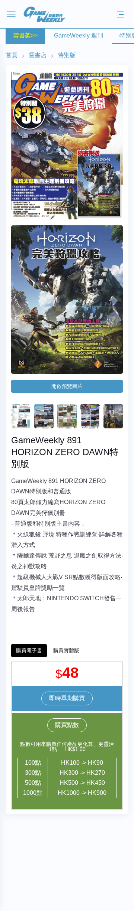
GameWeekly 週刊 (78, 35)
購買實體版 (66, 650)
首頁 (11, 55)
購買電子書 (29, 650)
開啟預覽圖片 (67, 386)
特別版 (67, 55)
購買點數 (67, 725)
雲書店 (38, 55)
